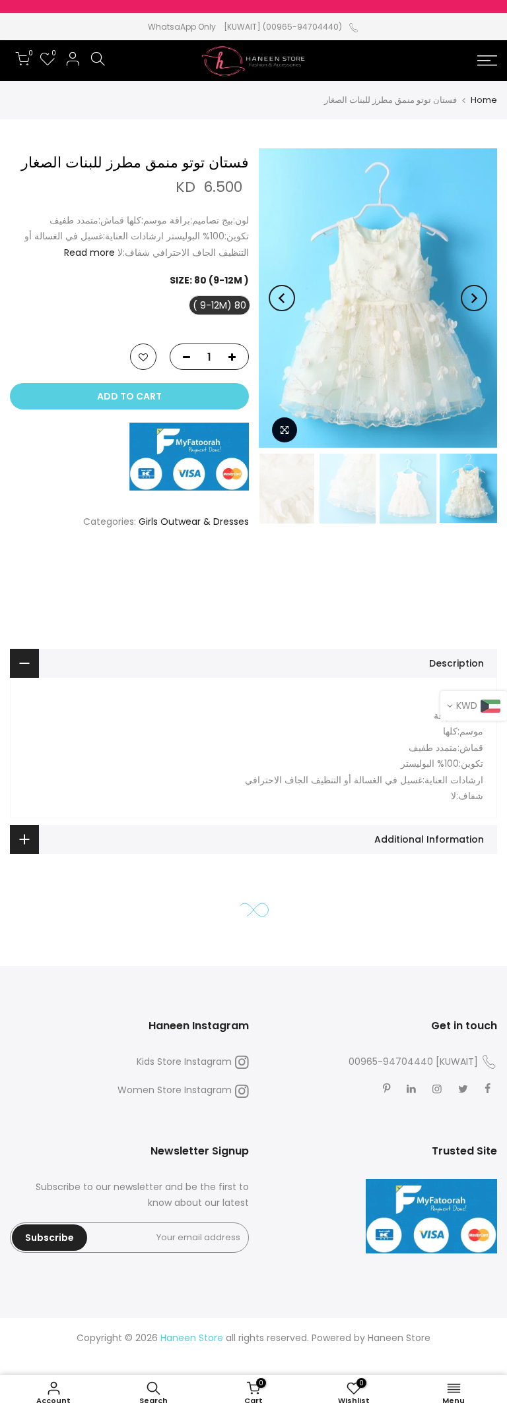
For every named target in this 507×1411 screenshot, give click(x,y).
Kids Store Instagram (184, 1061)
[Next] (282, 298)
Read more (89, 252)
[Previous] (474, 298)
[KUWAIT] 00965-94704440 (413, 1061)
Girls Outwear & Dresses (194, 521)
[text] (253, 699)
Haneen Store (399, 1337)
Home (484, 100)
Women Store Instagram (175, 1089)
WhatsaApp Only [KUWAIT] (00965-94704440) (245, 26)
